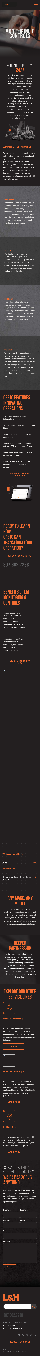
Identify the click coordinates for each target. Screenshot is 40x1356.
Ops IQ (26, 89)
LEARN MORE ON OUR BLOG (20, 662)
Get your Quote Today (19, 556)
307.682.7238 (16, 565)
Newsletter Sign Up (20, 1342)
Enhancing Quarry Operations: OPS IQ (17, 878)
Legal (5, 1349)
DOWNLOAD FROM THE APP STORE (20, 474)
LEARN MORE (14, 1046)
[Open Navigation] (36, 4)
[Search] (33, 1306)
